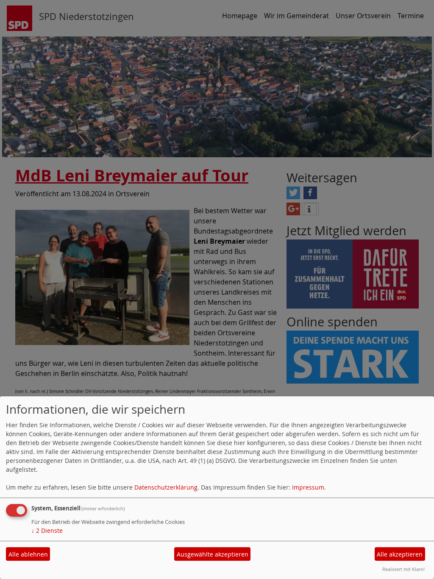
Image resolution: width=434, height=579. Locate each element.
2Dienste (47, 530)
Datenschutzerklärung (166, 487)
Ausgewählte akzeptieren (212, 554)
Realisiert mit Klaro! (403, 569)
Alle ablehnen (28, 554)
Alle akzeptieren (400, 554)
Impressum (308, 487)
